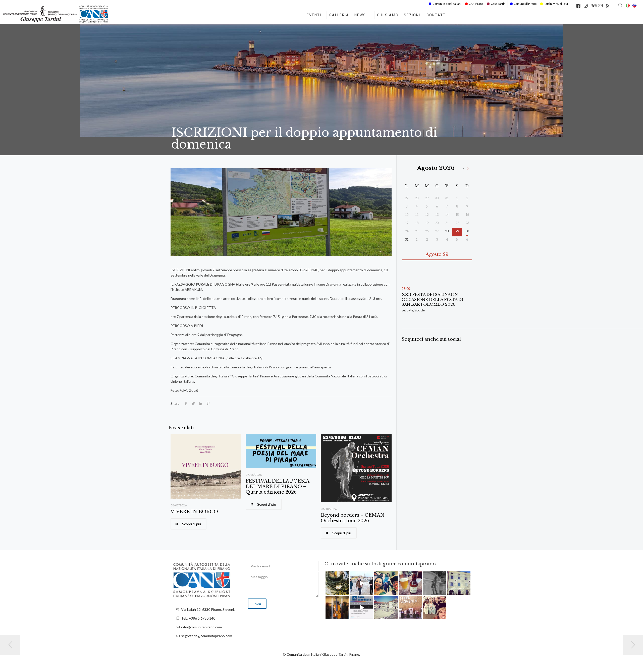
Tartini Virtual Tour (556, 3)
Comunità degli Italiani (447, 3)
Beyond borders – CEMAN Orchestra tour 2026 (353, 517)
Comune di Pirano (525, 3)
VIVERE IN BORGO (194, 511)
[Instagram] (345, 592)
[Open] (337, 583)
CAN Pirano (476, 3)
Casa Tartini (498, 3)
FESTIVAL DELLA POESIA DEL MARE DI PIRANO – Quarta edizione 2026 (277, 486)
